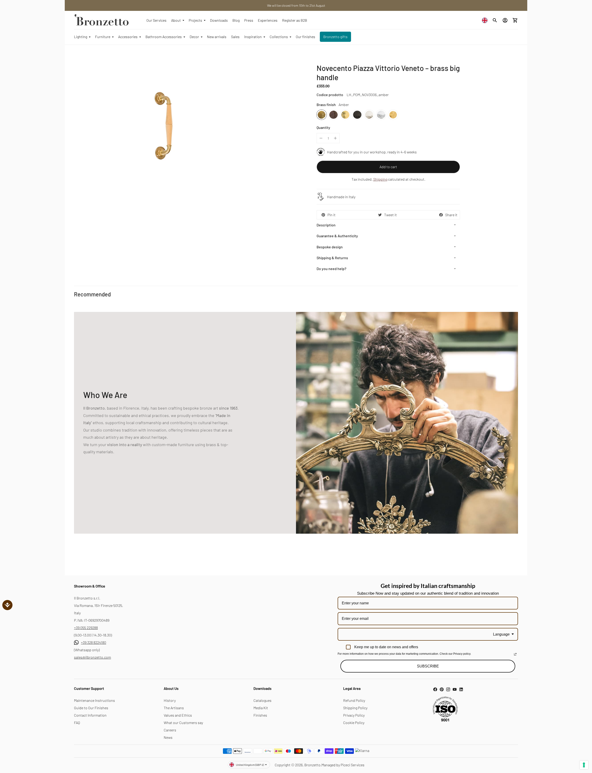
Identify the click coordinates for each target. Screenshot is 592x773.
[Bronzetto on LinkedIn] (461, 689)
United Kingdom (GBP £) (250, 764)
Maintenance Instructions (94, 700)
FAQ (77, 722)
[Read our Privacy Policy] (515, 654)
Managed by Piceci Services (342, 765)
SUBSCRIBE (428, 666)
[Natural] (345, 115)
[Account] (505, 20)
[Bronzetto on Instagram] (448, 689)
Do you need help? (331, 268)
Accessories (128, 36)
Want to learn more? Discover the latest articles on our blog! (296, 5)
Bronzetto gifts (335, 36)
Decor (194, 36)
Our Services (156, 20)
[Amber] (322, 115)
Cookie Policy (353, 722)
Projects (195, 20)
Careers (170, 730)
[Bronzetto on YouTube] (454, 689)
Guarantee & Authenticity (337, 236)
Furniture (102, 36)
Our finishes (305, 36)
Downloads (219, 20)
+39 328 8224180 (93, 642)
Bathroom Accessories (163, 36)
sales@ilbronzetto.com (92, 657)
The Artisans (174, 708)
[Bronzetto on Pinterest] (441, 689)
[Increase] (335, 138)
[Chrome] (381, 115)
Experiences (268, 20)
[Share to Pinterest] (323, 214)
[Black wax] (357, 115)
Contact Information (90, 715)
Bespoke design (330, 247)
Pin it (331, 215)
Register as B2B (294, 20)
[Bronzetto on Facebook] (435, 689)
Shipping (380, 179)
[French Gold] (393, 115)
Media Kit (260, 708)
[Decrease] (321, 138)
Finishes (260, 715)
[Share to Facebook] (441, 214)
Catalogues (262, 700)
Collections (279, 36)
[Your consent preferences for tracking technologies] (584, 765)
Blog (236, 20)
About (176, 20)
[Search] (495, 20)
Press (248, 20)
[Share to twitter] (380, 214)
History (170, 700)
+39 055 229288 (86, 627)
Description (326, 225)
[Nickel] (369, 115)
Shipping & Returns (332, 258)
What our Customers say (183, 722)
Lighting (80, 36)
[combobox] (486, 20)
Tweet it (390, 215)
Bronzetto (312, 765)
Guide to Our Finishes (91, 708)
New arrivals (216, 36)
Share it (451, 215)
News (168, 737)
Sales (235, 36)
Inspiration (253, 36)
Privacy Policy (354, 715)
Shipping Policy (355, 708)
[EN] (486, 20)
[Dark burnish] (333, 115)
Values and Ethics (178, 715)
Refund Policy (354, 700)
